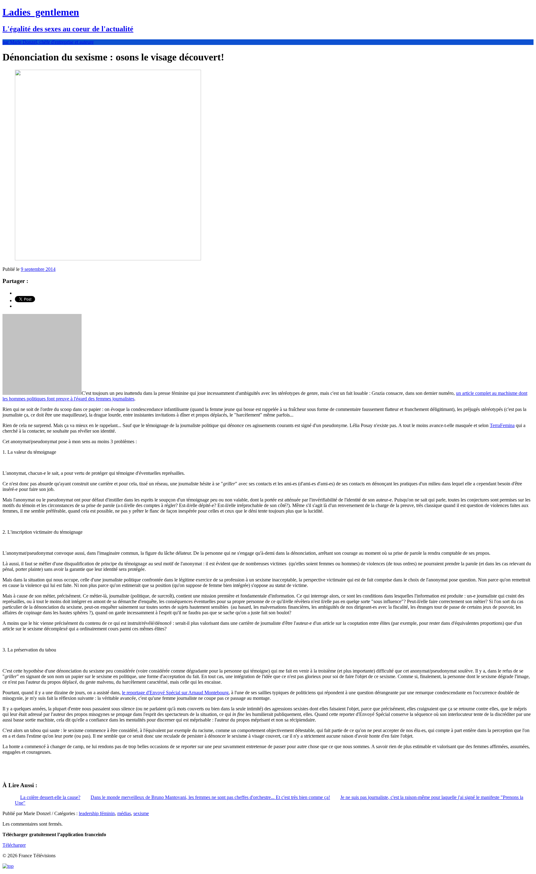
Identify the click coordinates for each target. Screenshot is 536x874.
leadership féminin (97, 813)
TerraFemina (502, 425)
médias (124, 813)
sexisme (141, 813)
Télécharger (14, 845)
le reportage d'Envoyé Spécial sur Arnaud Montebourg (175, 692)
